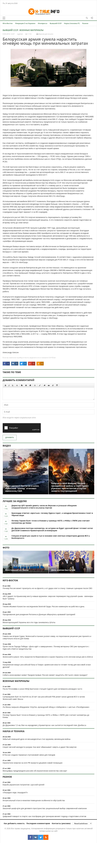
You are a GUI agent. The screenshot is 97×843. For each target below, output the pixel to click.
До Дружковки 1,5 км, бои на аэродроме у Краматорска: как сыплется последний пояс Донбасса (44, 725)
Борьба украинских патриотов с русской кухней (23, 784)
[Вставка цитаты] (49, 385)
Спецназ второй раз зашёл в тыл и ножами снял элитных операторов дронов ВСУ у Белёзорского (50, 537)
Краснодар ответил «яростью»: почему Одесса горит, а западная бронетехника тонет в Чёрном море (52, 514)
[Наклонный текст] (9, 385)
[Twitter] (40, 837)
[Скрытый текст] (44, 385)
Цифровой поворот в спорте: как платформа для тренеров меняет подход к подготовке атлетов (44, 816)
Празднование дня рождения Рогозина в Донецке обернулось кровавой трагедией (39, 614)
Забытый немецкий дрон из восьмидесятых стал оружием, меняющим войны (36, 739)
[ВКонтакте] (35, 837)
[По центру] (26, 385)
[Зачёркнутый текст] (17, 385)
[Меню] (4, 18)
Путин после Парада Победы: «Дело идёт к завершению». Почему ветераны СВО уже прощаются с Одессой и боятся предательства (46, 647)
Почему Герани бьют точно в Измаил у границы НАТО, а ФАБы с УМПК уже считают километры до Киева (50, 521)
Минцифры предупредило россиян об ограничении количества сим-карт (35, 771)
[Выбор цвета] (40, 385)
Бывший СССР (56, 23)
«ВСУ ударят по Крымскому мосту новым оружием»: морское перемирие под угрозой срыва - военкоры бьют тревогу (48, 597)
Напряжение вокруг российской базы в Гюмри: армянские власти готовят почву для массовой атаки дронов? (47, 665)
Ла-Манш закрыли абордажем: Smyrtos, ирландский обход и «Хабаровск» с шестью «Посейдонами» (46, 707)
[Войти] (91, 17)
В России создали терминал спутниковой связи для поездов (29, 755)
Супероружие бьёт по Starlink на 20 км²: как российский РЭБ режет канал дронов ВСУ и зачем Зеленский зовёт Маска (44, 697)
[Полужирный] (5, 385)
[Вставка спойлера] (57, 385)
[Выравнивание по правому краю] (30, 385)
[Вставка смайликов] (35, 385)
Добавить (9, 437)
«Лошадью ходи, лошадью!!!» (15, 792)
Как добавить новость (14, 823)
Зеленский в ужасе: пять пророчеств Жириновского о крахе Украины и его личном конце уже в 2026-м (48, 657)
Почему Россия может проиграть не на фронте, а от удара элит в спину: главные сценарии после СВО (47, 588)
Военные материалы (32, 30)
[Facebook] (30, 837)
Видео (7, 445)
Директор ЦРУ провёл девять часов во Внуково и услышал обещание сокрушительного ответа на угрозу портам (44, 506)
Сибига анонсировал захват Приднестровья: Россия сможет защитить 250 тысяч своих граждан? (45, 675)
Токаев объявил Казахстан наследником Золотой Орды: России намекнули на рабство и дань (43, 606)
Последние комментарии (38, 823)
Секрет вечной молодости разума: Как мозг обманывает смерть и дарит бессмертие (40, 747)
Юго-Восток (8, 23)
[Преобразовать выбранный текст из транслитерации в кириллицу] (53, 385)
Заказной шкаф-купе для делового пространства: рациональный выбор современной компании (45, 808)
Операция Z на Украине (25, 23)
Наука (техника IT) (72, 23)
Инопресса (42, 23)
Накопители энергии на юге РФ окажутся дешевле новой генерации (32, 763)
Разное (85, 23)
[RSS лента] (45, 837)
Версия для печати (45, 34)
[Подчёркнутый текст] (13, 385)
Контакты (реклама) (61, 823)
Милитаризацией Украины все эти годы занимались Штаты (29, 622)
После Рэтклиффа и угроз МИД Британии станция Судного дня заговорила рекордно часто (42, 689)
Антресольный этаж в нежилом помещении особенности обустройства (34, 800)
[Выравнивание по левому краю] (22, 385)
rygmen (20, 34)
